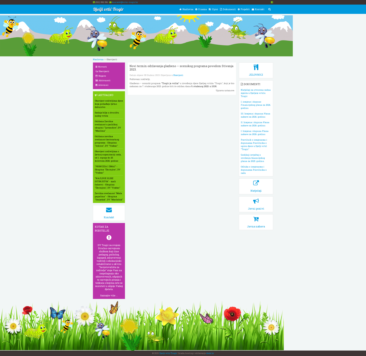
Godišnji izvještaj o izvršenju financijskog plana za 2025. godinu (253, 157)
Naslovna (187, 9)
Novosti (102, 66)
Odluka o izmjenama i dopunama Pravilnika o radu (254, 169)
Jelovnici (103, 85)
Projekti (245, 9)
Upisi (214, 9)
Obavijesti (178, 75)
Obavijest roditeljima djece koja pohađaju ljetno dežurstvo (109, 103)
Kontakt (259, 9)
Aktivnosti (104, 80)
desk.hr (210, 353)
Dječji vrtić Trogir (168, 353)
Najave (102, 75)
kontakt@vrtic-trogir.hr (125, 2)
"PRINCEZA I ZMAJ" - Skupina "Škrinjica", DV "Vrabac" (107, 169)
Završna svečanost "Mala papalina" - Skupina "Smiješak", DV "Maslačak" (109, 196)
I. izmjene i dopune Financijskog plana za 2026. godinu (256, 104)
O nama (202, 9)
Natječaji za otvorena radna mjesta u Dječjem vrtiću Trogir (256, 93)
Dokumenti (229, 9)
